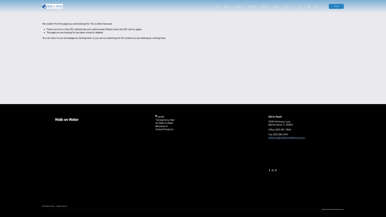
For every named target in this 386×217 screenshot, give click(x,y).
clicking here (84, 38)
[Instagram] (309, 6)
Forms (287, 6)
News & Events (252, 6)
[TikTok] (317, 6)
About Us (226, 6)
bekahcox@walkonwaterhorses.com (286, 137)
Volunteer (276, 6)
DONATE (336, 6)
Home (217, 6)
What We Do (238, 6)
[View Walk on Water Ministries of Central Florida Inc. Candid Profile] (165, 129)
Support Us (265, 6)
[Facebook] (301, 6)
